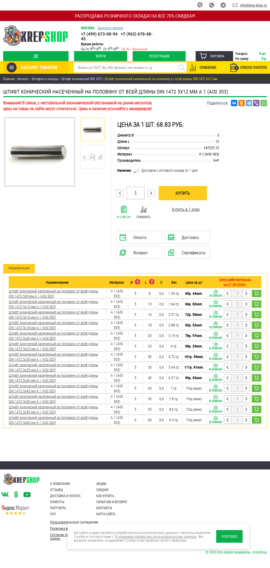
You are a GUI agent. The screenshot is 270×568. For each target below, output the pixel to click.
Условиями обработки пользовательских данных (156, 536)
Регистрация (159, 56)
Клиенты (57, 502)
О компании (60, 483)
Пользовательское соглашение (74, 522)
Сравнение (208, 67)
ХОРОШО (229, 536)
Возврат (135, 254)
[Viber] (256, 103)
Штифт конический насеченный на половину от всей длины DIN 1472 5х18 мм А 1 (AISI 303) (53, 325)
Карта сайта (105, 514)
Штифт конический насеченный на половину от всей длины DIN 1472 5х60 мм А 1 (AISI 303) (53, 420)
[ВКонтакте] (234, 103)
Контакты (104, 508)
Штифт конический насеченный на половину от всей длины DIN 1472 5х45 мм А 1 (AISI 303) (53, 388)
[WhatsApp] (264, 103)
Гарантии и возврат (111, 502)
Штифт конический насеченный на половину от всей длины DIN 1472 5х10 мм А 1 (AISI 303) (53, 304)
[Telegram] (249, 103)
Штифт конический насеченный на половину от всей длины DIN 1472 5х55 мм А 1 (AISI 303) (53, 409)
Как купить (105, 495)
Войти (101, 56)
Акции (101, 483)
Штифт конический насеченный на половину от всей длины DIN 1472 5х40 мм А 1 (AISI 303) (53, 378)
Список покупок (251, 67)
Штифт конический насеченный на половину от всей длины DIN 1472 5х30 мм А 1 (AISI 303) (53, 357)
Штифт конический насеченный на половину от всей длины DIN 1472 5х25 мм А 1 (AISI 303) (53, 346)
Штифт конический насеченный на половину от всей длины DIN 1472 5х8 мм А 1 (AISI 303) (53, 293)
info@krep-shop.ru (253, 5)
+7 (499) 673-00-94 (99, 34)
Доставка (187, 238)
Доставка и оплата (65, 495)
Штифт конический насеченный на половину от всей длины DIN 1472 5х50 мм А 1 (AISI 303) (53, 399)
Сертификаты (188, 254)
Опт (53, 514)
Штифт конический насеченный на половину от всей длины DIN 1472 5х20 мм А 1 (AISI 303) (53, 336)
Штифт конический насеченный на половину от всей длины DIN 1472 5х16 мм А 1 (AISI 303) (53, 315)
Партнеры (58, 508)
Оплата (138, 238)
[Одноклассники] (241, 103)
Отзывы (56, 489)
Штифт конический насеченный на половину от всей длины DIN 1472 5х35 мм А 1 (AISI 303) (53, 367)
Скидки (102, 489)
